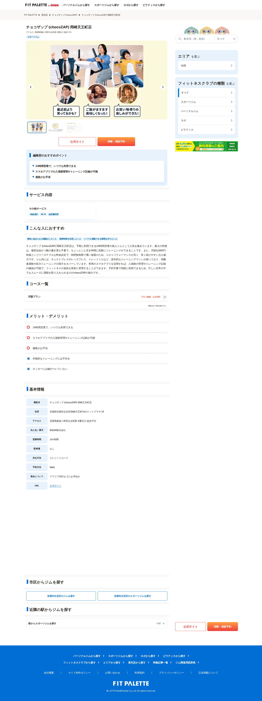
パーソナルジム (189, 111)
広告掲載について (208, 672)
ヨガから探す (131, 5)
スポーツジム (188, 101)
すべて (185, 92)
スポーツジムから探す (106, 5)
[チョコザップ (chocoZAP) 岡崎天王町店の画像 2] (55, 127)
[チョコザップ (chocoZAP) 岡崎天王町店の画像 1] (37, 127)
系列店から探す (137, 662)
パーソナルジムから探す (76, 5)
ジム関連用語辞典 (186, 662)
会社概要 (49, 672)
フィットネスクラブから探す (79, 662)
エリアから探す (112, 662)
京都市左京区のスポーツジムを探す (132, 595)
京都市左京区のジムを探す (61, 595)
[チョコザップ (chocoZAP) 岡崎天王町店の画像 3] (74, 127)
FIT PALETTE (30, 15)
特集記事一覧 (160, 662)
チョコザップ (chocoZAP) (64, 15)
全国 (183, 65)
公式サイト (77, 141)
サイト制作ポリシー (79, 672)
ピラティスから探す (154, 5)
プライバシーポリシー (171, 672)
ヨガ (183, 120)
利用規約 (140, 672)
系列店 (44, 15)
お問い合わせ (112, 672)
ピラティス (187, 129)
